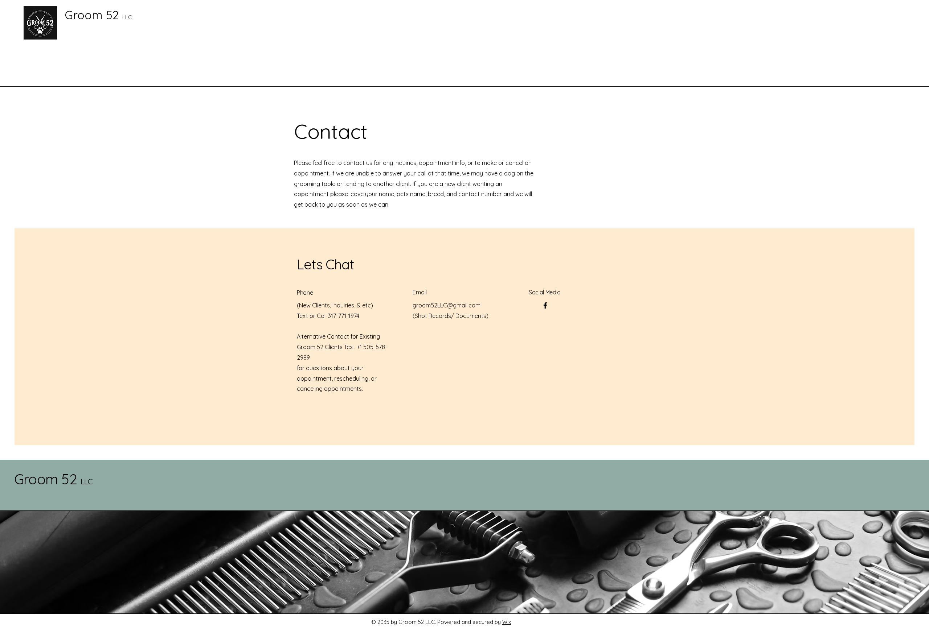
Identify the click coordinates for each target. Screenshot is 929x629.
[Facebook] (545, 305)
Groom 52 (53, 479)
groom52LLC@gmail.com (446, 305)
